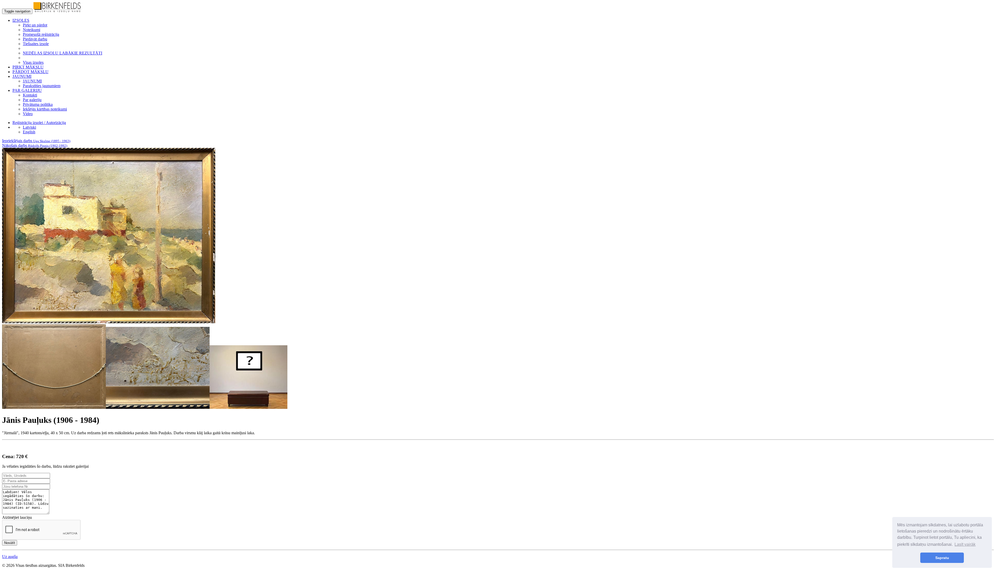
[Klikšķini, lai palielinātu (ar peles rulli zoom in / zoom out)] (108, 322)
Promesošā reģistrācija (41, 34)
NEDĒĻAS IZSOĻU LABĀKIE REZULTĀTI (62, 53)
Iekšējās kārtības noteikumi (45, 109)
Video (28, 114)
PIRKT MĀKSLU (28, 67)
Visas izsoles (33, 62)
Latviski (29, 127)
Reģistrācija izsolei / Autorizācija (39, 122)
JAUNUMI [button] (21, 76)
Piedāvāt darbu (35, 39)
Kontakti (30, 95)
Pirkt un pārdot (35, 25)
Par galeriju (32, 100)
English (29, 132)
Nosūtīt (9, 543)
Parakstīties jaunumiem (41, 86)
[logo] (57, 11)
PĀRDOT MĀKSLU (30, 72)
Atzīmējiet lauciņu (17, 517)
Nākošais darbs (34, 145)
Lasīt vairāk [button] (965, 544)
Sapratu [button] (942, 558)
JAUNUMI (32, 81)
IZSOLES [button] (20, 20)
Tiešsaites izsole (36, 44)
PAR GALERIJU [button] (27, 90)
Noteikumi (31, 29)
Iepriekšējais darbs (36, 141)
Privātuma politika (38, 104)
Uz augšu (10, 556)
